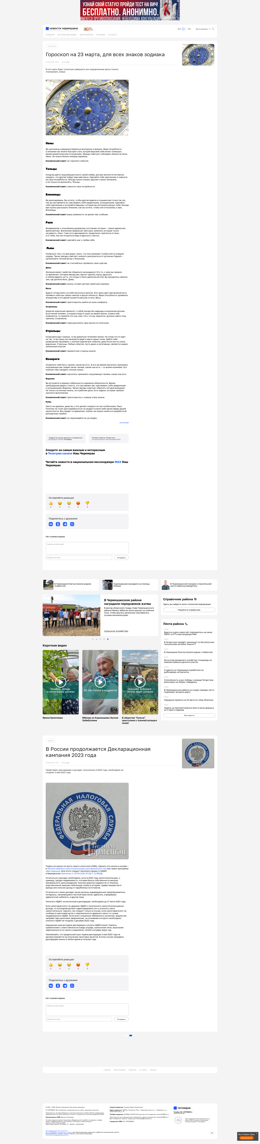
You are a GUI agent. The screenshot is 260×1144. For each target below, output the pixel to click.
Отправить (121, 558)
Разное (153, 1070)
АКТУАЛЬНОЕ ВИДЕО (67, 35)
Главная (107, 1070)
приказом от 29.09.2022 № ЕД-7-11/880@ (81, 873)
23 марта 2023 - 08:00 (52, 62)
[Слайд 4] (104, 639)
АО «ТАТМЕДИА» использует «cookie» (59, 1132)
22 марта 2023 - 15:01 (52, 762)
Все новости (189, 715)
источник (124, 422)
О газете (143, 1070)
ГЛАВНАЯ (50, 35)
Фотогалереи (120, 1070)
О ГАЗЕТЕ (112, 35)
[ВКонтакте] (51, 524)
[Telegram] (65, 524)
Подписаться (246, 1138)
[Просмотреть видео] (60, 682)
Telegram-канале (57, 439)
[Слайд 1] (92, 639)
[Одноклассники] (58, 524)
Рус (179, 29)
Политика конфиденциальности (57, 1135)
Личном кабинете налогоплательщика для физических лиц (77, 868)
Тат (189, 29)
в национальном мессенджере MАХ (106, 439)
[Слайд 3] (100, 639)
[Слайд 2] (96, 639)
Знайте (51, 741)
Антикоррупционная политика (56, 1131)
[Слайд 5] (107, 639)
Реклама (132, 1070)
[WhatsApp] (72, 524)
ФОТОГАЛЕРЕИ (86, 35)
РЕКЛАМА (100, 35)
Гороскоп (52, 46)
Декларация (53, 871)
